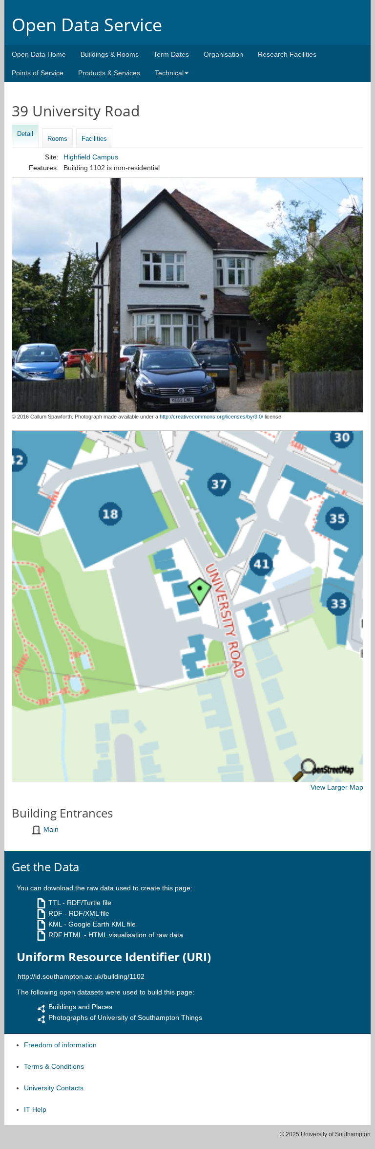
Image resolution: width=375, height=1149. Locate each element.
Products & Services (109, 73)
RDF (55, 913)
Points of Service (37, 73)
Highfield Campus (90, 157)
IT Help (35, 1109)
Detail (25, 133)
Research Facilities (287, 54)
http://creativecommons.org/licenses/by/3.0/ (211, 417)
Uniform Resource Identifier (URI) (114, 956)
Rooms (57, 138)
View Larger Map (337, 787)
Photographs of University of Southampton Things (125, 1017)
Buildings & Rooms (110, 54)
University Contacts (53, 1088)
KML (55, 924)
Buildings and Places (80, 1007)
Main (51, 829)
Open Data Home (39, 54)
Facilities (94, 138)
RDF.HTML (65, 935)
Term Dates (171, 54)
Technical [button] (169, 73)
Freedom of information (60, 1045)
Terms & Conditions (54, 1066)
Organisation (223, 54)
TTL (54, 902)
